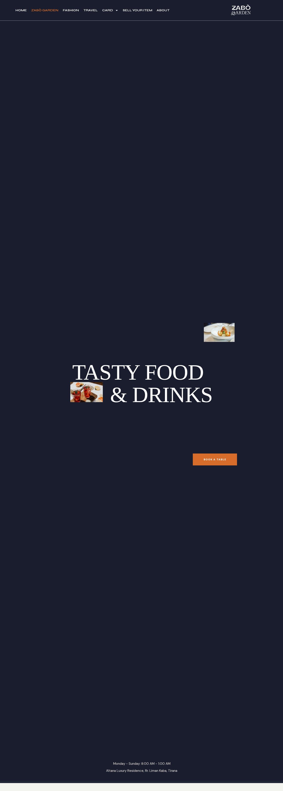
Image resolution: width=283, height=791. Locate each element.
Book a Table (215, 459)
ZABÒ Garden (44, 10)
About (163, 10)
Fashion (71, 10)
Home (21, 10)
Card (107, 10)
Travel (90, 10)
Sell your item (137, 10)
